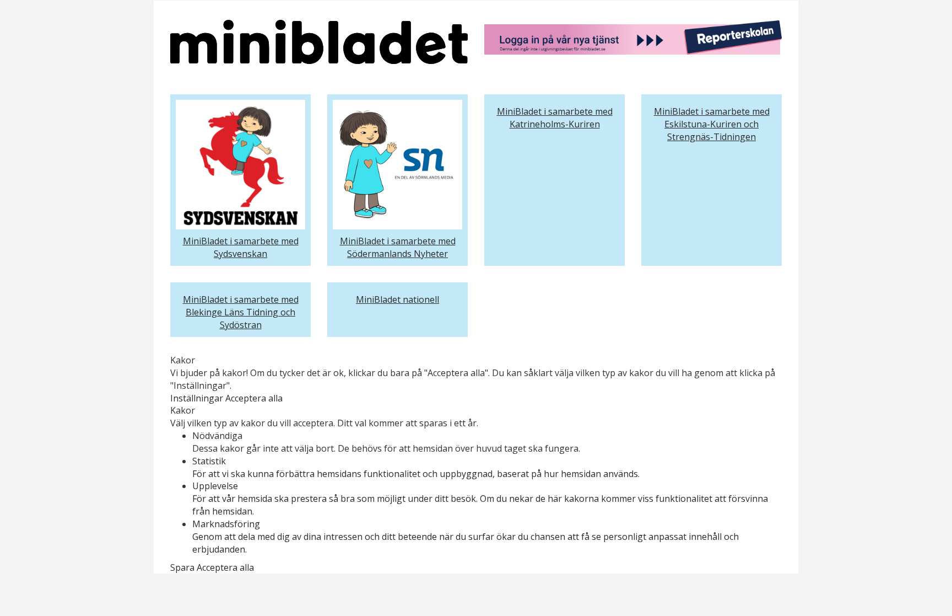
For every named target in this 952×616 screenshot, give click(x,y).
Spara (183, 567)
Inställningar (197, 398)
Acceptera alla (254, 398)
